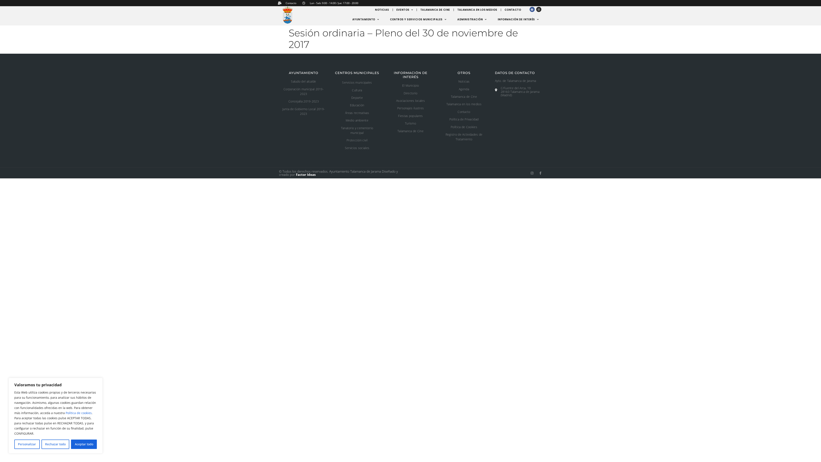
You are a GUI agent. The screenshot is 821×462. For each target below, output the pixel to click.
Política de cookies (79, 413)
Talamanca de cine (435, 10)
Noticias (382, 10)
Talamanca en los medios (477, 10)
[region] (56, 415)
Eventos (402, 10)
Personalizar (27, 444)
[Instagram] (538, 9)
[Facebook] (532, 9)
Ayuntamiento (363, 19)
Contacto (513, 10)
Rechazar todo (55, 444)
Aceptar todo (84, 444)
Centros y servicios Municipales (416, 19)
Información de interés (516, 19)
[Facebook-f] (540, 173)
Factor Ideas (306, 174)
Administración (470, 19)
